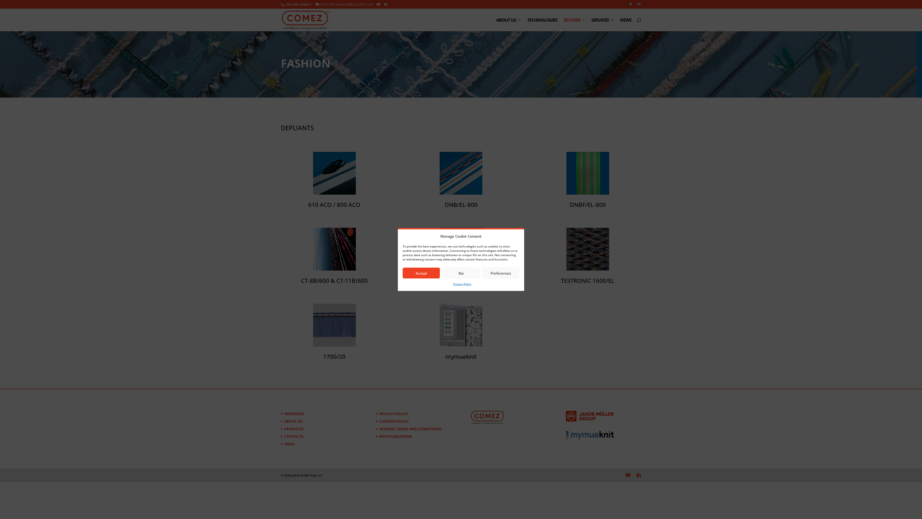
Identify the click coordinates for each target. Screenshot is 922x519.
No (461, 273)
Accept (421, 273)
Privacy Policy (462, 284)
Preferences (501, 273)
